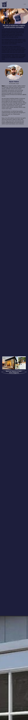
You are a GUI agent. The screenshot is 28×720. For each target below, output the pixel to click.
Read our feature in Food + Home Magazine (14, 371)
